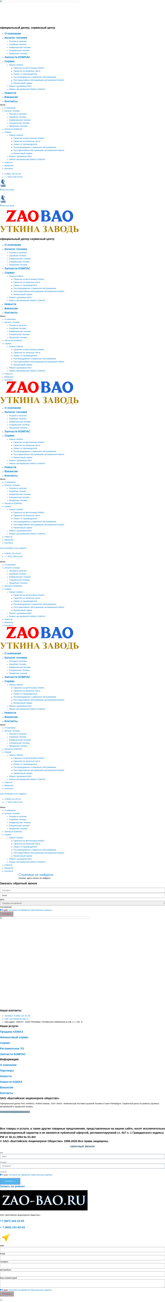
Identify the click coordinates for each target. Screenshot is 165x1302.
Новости (10, 92)
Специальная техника (19, 50)
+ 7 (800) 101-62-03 (12, 1227)
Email (2, 1254)
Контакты (11, 101)
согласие (3, 1172)
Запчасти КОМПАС (17, 57)
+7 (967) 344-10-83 (12, 1220)
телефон (4, 1262)
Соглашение (6, 907)
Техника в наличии (18, 41)
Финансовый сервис (22, 83)
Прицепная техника (18, 53)
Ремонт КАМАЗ (16, 65)
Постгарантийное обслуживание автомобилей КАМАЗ (38, 80)
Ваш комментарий (8, 1278)
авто (2, 899)
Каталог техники (15, 37)
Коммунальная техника (20, 47)
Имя (1, 1153)
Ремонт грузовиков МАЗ (20, 86)
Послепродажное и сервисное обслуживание (34, 77)
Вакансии (11, 97)
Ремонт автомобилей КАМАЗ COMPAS (27, 89)
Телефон (3, 1162)
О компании (12, 33)
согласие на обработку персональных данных (30, 910)
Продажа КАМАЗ (11, 1031)
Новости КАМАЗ (11, 1081)
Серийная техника (17, 44)
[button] (82, 104)
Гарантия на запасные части (26, 71)
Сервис (9, 61)
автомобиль (5, 1270)
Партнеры (7, 1070)
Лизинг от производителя (25, 74)
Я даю (27, 910)
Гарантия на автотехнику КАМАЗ (28, 68)
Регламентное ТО (12, 1048)
